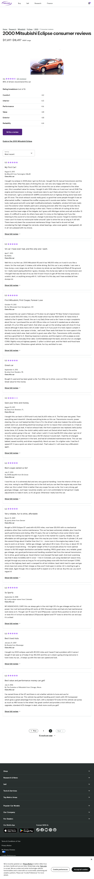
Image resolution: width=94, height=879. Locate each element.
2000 (36, 29)
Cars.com (43, 866)
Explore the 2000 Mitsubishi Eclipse (17, 141)
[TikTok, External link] (38, 829)
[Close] (91, 859)
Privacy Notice (6, 845)
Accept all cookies (81, 869)
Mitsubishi (21, 29)
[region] (47, 867)
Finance (50, 3)
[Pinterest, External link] (54, 829)
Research (38, 3)
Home (5, 29)
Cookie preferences (60, 869)
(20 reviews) (21, 79)
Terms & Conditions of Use (11, 841)
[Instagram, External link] (50, 829)
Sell (27, 3)
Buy (19, 3)
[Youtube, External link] (46, 829)
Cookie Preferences (9, 856)
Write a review (12, 132)
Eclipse (29, 29)
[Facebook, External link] (42, 829)
